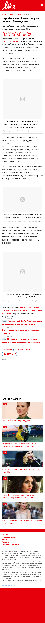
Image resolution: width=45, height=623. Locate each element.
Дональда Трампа (10, 41)
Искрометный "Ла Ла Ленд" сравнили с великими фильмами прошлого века (22, 322)
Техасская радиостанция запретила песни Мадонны (20, 331)
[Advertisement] (22, 378)
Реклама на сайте (8, 537)
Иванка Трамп (9, 354)
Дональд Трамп (23, 349)
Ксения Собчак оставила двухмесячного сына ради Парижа (22, 521)
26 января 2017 (20, 14)
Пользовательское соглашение (13, 547)
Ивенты (4, 540)
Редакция (5, 542)
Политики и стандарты (10, 544)
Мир (11, 14)
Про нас (5, 535)
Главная (4, 14)
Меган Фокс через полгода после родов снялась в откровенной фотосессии (21, 340)
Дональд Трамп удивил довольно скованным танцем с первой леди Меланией (22, 310)
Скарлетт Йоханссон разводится (16, 420)
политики (8, 349)
